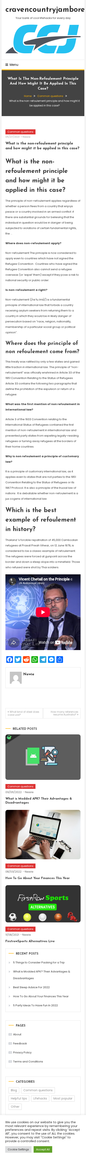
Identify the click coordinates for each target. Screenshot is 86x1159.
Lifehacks (40, 1098)
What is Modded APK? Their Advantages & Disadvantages (41, 975)
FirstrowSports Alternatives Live (30, 941)
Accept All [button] (43, 1149)
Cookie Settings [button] (18, 1149)
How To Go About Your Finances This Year (37, 878)
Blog (14, 1090)
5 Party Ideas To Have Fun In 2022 (35, 1005)
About (17, 1034)
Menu (14, 64)
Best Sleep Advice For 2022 (31, 987)
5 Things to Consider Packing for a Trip (39, 962)
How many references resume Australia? (64, 713)
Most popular (62, 1098)
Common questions (20, 132)
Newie (26, 137)
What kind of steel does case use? (23, 713)
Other (15, 1107)
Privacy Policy (22, 1052)
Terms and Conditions (28, 1062)
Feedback (20, 1043)
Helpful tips (19, 1098)
